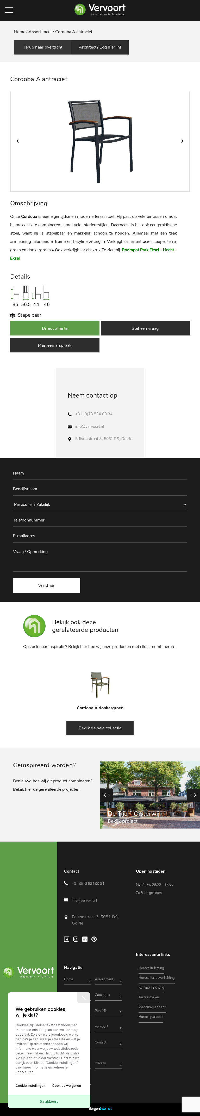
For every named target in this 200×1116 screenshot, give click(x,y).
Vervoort (101, 1026)
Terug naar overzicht (42, 47)
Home (68, 979)
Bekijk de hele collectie (100, 728)
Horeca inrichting (151, 968)
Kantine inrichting (151, 987)
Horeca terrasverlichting (157, 977)
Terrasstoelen (149, 997)
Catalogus (102, 995)
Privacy (100, 1063)
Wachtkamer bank (152, 1007)
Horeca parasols (151, 1017)
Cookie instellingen (30, 1086)
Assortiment (104, 979)
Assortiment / (41, 32)
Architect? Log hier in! (100, 47)
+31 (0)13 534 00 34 (94, 414)
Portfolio (101, 1011)
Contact (100, 1042)
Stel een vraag (145, 328)
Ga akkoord (49, 1101)
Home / (21, 32)
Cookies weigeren (66, 1086)
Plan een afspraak (55, 345)
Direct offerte (54, 328)
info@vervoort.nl (89, 426)
